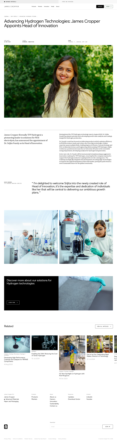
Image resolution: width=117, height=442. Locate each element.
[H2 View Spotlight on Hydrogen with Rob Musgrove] (72, 357)
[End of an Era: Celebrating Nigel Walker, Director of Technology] (100, 347)
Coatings (11, 354)
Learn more (12, 302)
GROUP (108, 6)
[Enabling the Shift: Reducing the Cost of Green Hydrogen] (45, 347)
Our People (91, 337)
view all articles (103, 326)
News (7, 337)
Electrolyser (16, 354)
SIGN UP (107, 426)
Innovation (6, 355)
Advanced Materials (11, 1)
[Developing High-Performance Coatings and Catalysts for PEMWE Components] (17, 350)
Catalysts (6, 354)
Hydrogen (22, 354)
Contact (100, 6)
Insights (35, 337)
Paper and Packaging (67, 1)
